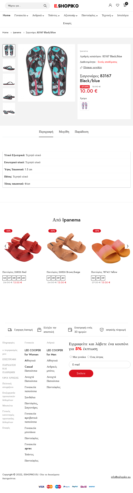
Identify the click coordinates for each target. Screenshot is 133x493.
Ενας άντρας (96, 357)
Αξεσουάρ (69, 15)
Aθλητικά (30, 360)
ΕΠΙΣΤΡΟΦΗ (9, 359)
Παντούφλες (88, 15)
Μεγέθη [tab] (64, 132)
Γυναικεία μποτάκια (30, 430)
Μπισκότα (7, 405)
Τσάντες (52, 15)
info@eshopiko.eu (121, 477)
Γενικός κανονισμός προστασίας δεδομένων (8, 416)
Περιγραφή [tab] (46, 132)
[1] (45, 6)
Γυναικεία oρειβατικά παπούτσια (31, 418)
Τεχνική (106, 15)
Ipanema (17, 32)
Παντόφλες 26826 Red (14, 272)
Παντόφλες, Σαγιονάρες (31, 405)
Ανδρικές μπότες (52, 369)
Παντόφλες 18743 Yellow (104, 272)
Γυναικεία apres (30, 446)
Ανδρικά (37, 15)
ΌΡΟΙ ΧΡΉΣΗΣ (10, 378)
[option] (8, 51)
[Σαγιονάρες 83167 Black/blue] (46, 73)
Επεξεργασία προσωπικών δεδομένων (8, 396)
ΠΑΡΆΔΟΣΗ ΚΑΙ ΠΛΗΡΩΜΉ (9, 368)
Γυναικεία (20, 15)
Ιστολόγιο (123, 15)
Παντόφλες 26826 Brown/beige (63, 272)
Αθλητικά (52, 360)
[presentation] (5, 246)
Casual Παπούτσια (31, 369)
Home (6, 15)
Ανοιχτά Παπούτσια (31, 379)
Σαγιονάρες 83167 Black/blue (41, 32)
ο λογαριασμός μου (9, 352)
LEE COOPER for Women (33, 352)
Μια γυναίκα (79, 357)
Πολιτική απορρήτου (7, 385)
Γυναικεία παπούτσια (31, 389)
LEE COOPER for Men (55, 352)
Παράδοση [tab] (81, 132)
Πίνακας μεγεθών (92, 67)
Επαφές (67, 23)
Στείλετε (81, 373)
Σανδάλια (30, 397)
